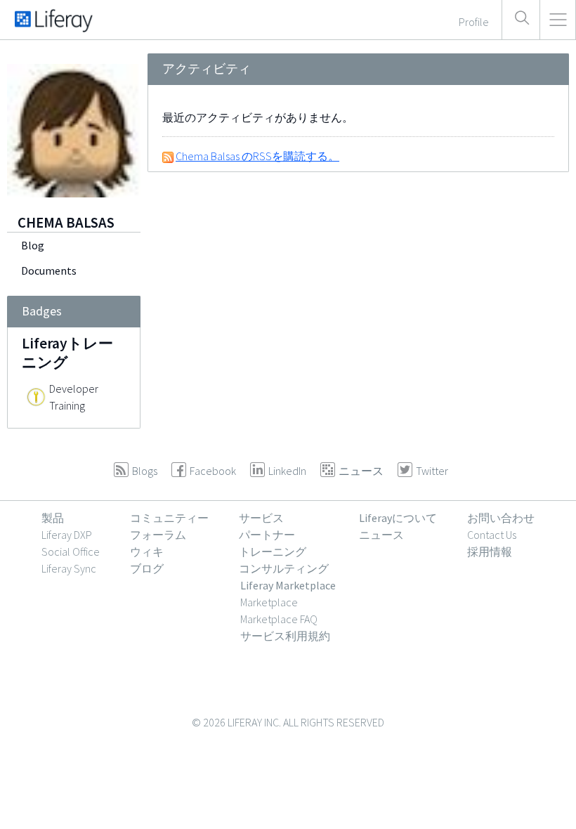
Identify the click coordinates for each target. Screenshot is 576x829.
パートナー (267, 535)
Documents (49, 270)
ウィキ (147, 551)
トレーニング (272, 551)
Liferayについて (398, 518)
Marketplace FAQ (279, 619)
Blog (32, 245)
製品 (52, 518)
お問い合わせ (501, 518)
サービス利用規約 (285, 636)
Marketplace (269, 602)
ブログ (147, 568)
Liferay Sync (68, 568)
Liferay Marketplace (288, 585)
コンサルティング (284, 568)
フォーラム (158, 535)
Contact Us (491, 535)
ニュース (381, 535)
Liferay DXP (66, 535)
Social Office (70, 551)
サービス (261, 518)
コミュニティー (169, 518)
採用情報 (489, 551)
